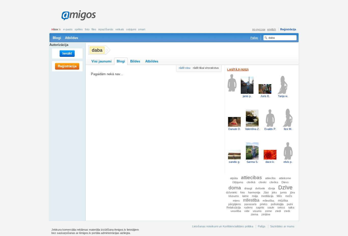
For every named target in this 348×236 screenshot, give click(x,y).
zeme (268, 211)
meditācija (267, 196)
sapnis (260, 207)
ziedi (278, 211)
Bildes (135, 61)
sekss (281, 207)
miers (236, 200)
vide (246, 211)
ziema (254, 214)
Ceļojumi (131, 29)
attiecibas (251, 177)
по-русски (258, 29)
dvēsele (260, 188)
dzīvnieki (231, 192)
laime (245, 196)
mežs (288, 196)
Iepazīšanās (105, 29)
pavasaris (250, 204)
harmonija (254, 192)
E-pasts (68, 29)
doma (235, 187)
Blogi (57, 38)
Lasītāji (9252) (238, 69)
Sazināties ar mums (282, 226)
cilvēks (274, 182)
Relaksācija (233, 207)
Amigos (78, 15)
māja (255, 196)
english (271, 29)
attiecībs (270, 178)
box (56, 29)
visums (257, 211)
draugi (248, 188)
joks (274, 192)
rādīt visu (184, 67)
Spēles (79, 29)
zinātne (265, 214)
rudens (248, 207)
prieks (263, 204)
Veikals (119, 29)
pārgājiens (234, 204)
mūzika (283, 200)
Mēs (279, 196)
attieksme (285, 178)
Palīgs (254, 37)
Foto (87, 29)
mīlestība (251, 200)
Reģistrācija (288, 29)
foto (242, 192)
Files (93, 29)
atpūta (234, 178)
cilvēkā (251, 182)
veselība (236, 211)
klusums (234, 196)
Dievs (285, 182)
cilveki (262, 182)
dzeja (271, 188)
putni (290, 204)
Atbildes (71, 38)
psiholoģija (277, 204)
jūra (292, 192)
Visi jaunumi (101, 61)
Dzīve (285, 187)
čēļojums (237, 182)
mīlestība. (269, 200)
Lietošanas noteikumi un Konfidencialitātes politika (222, 226)
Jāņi (266, 192)
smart (141, 29)
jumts (283, 192)
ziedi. (287, 211)
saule (270, 207)
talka (291, 207)
